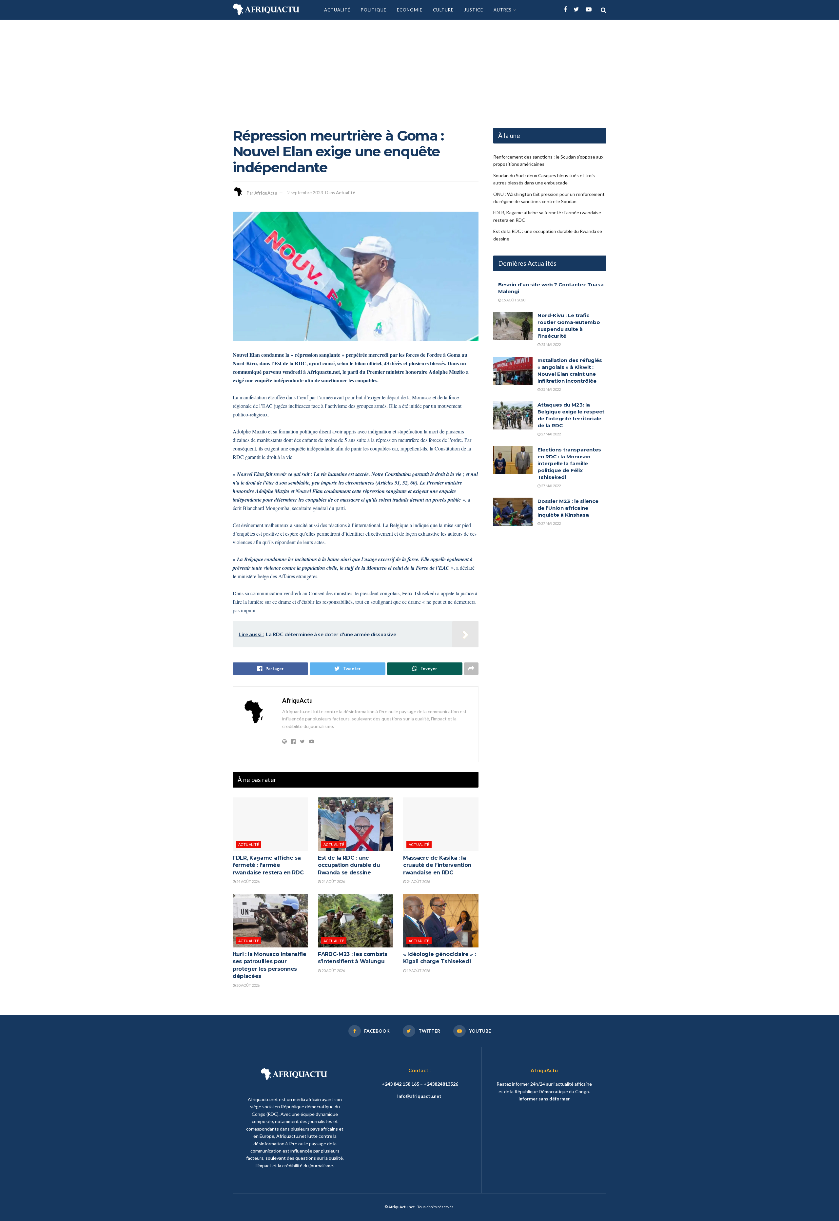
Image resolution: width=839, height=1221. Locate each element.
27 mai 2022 (550, 434)
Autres (503, 9)
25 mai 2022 (550, 344)
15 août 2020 (513, 300)
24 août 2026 (248, 881)
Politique (373, 9)
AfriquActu (265, 192)
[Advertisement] (419, 69)
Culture (443, 9)
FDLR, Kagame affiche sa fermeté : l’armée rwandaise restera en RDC (268, 865)
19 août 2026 (418, 970)
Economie (409, 9)
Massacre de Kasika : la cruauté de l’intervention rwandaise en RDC (437, 865)
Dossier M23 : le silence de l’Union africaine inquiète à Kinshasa (567, 508)
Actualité (337, 9)
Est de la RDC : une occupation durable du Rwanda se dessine (349, 865)
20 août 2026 (248, 985)
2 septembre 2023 (305, 192)
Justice (473, 9)
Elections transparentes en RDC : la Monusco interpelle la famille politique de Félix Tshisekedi (569, 463)
